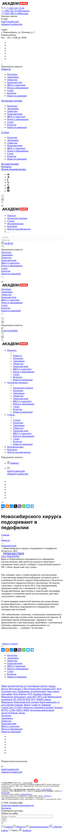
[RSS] (2, 509)
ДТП (29, 694)
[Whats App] (8, 188)
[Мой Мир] (11, 506)
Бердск (4, 688)
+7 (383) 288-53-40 (14, 13)
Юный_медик (18, 713)
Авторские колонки (11, 101)
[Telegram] (8, 177)
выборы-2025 (49, 688)
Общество (12, 79)
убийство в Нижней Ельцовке (38, 707)
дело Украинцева (20, 691)
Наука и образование (17, 87)
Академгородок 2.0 (17, 686)
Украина (58, 707)
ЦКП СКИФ (22, 710)
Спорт (10, 90)
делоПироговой (38, 691)
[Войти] (2, 200)
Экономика (13, 77)
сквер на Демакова (41, 705)
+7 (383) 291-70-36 (15, 8)
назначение (7, 699)
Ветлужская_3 (16, 688)
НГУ (33, 699)
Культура (11, 93)
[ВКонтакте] (8, 174)
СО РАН (18, 707)
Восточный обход (33, 688)
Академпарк (33, 686)
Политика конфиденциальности (17, 805)
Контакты (6, 166)
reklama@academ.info (11, 24)
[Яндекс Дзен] (8, 191)
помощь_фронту (23, 705)
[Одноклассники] (7, 180)
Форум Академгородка (13, 169)
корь (29, 696)
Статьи (5, 132)
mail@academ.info (10, 21)
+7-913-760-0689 (46, 789)
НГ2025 (26, 699)
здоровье (37, 694)
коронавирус (20, 696)
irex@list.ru (47, 796)
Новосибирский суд (49, 702)
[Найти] (3, 820)
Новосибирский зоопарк (26, 702)
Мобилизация (54, 696)
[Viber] (8, 182)
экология (5, 713)
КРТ (34, 696)
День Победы (19, 694)
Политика (12, 74)
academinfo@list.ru (26, 794)
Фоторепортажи (10, 164)
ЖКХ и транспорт (16, 85)
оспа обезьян (7, 705)
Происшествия (14, 82)
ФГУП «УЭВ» (8, 710)
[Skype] (28, 506)
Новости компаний (17, 95)
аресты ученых (48, 686)
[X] (15, 506)
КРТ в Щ (42, 696)
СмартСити (7, 707)
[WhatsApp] (24, 506)
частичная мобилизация (42, 710)
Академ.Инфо (10, 556)
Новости (6, 69)
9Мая (4, 686)
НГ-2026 (17, 699)
